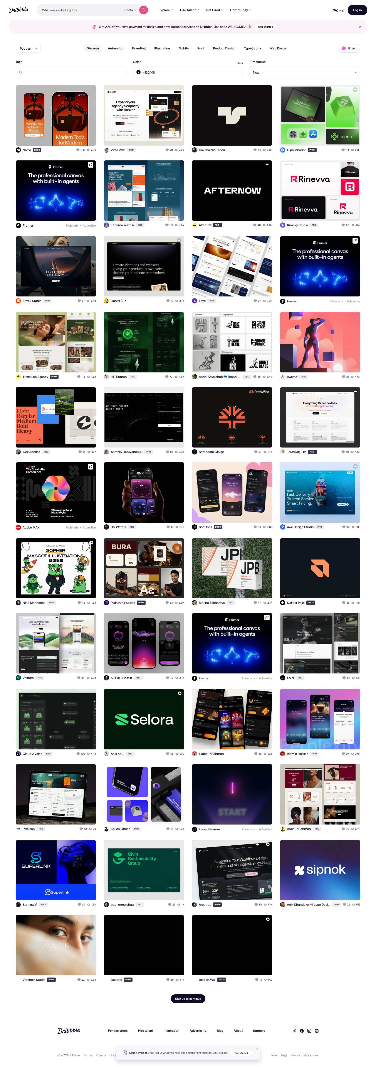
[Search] (143, 10)
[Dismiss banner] (257, 1049)
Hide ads (72, 225)
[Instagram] (309, 1031)
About (238, 1030)
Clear (240, 63)
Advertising (198, 1030)
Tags (19, 62)
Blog (220, 1030)
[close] (360, 27)
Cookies (115, 1055)
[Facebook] (302, 1031)
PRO (37, 149)
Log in (357, 10)
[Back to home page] (18, 10)
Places (295, 1055)
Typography (252, 48)
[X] (294, 1031)
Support (259, 1030)
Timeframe (258, 62)
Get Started (265, 26)
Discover (93, 48)
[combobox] (79, 10)
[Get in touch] (70, 137)
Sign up (338, 10)
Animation (115, 48)
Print (200, 48)
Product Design (224, 48)
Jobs (274, 1055)
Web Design (278, 48)
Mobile (184, 48)
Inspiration (171, 1030)
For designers (118, 1030)
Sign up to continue (188, 998)
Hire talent (145, 1030)
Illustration (162, 48)
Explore (164, 10)
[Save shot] (79, 137)
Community (239, 10)
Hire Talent (188, 10)
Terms (87, 1055)
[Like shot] (88, 137)
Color (137, 62)
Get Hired (213, 10)
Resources (311, 1055)
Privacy (101, 1055)
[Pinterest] (317, 1031)
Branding (139, 48)
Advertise (89, 225)
